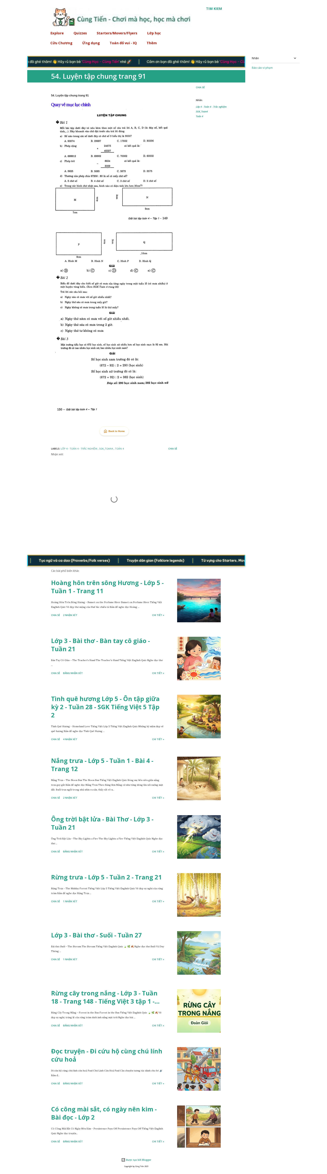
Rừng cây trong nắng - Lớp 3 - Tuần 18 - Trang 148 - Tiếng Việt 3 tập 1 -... (105, 997)
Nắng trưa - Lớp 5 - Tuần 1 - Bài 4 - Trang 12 (102, 764)
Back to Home (116, 431)
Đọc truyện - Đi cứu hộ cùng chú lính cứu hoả (106, 1055)
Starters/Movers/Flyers (117, 33)
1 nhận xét (70, 901)
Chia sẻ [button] (200, 87)
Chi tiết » (158, 615)
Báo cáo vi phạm (262, 68)
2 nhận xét (70, 615)
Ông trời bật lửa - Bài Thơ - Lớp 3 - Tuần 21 (102, 823)
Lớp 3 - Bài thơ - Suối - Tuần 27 (96, 935)
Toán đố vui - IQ (123, 43)
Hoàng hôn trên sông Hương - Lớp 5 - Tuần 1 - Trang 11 (107, 587)
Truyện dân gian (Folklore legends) (134, 560)
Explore (57, 33)
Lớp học (154, 33)
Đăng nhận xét (73, 673)
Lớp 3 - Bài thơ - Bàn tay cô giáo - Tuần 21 (100, 645)
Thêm (152, 43)
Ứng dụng (91, 43)
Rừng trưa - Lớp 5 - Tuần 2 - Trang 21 (106, 877)
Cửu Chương (61, 43)
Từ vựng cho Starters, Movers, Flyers (211, 560)
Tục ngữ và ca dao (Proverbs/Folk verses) (53, 560)
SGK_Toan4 (202, 111)
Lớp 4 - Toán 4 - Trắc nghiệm (211, 106)
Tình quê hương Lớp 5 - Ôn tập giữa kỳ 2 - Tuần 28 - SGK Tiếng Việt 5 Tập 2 (105, 707)
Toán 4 (199, 116)
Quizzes (80, 33)
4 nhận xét (70, 739)
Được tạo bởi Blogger (138, 1159)
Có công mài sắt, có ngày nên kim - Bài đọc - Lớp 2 (104, 1113)
